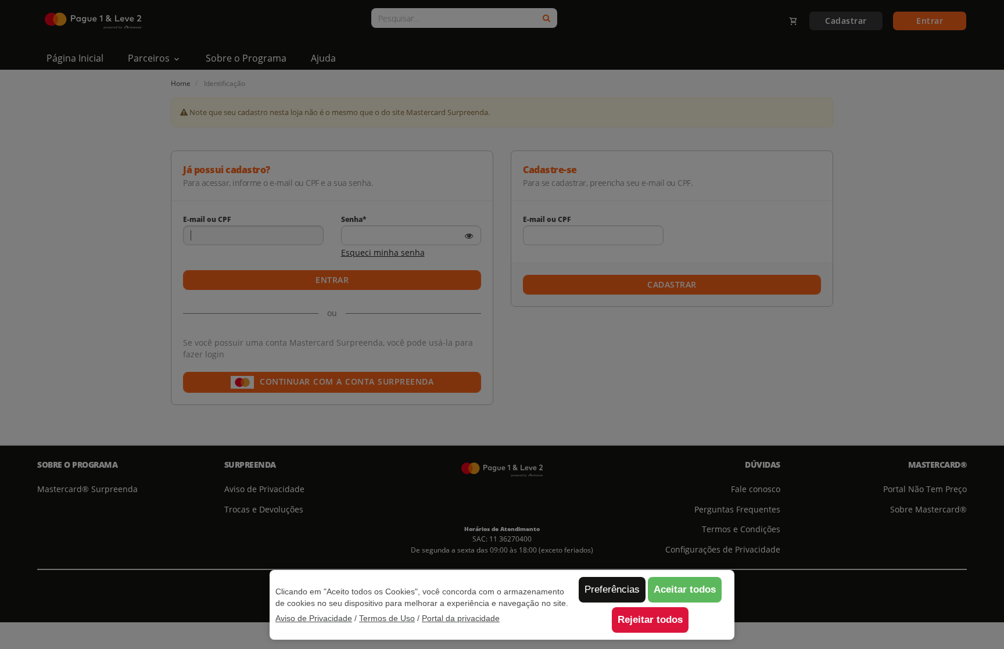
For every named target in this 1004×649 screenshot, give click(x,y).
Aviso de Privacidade (313, 618)
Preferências (612, 589)
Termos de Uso (387, 618)
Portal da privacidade (461, 618)
